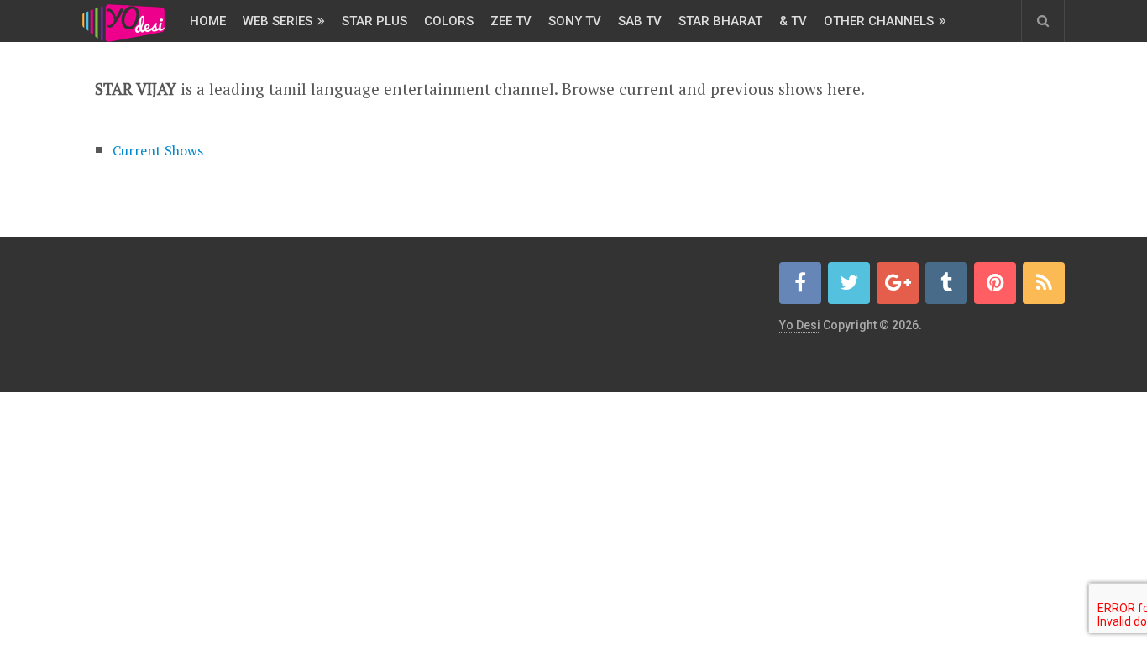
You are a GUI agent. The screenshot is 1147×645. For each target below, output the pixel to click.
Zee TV (511, 21)
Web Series (277, 21)
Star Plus (374, 21)
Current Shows (158, 150)
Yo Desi (799, 325)
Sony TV (574, 21)
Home (208, 21)
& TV (793, 21)
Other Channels (879, 21)
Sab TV (640, 21)
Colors (449, 21)
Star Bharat (720, 21)
